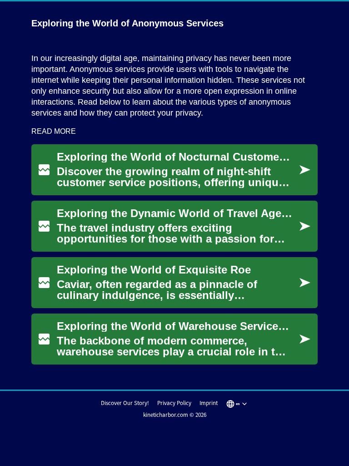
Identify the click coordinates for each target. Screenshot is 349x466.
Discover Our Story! (125, 403)
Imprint (208, 403)
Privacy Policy (174, 403)
